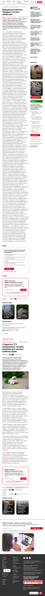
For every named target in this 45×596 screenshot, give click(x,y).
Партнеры (4, 584)
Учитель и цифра (5, 574)
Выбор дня (4, 566)
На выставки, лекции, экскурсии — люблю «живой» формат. (15, 260)
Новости (8, 1)
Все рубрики (4, 576)
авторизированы (6, 325)
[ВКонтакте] (9, 354)
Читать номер (22, 6)
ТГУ (27, 487)
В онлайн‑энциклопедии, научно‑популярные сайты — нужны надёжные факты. (15, 258)
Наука (3, 560)
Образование (4, 559)
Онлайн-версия (15, 577)
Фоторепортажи (16, 581)
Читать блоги (36, 97)
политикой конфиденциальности (16, 292)
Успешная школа (16, 559)
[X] (13, 354)
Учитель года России (16, 563)
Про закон (4, 563)
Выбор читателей (36, 8)
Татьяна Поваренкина (11, 17)
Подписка (26, 1)
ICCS (14, 579)
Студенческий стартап (19, 487)
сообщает (6, 452)
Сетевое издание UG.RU (17, 567)
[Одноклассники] (11, 354)
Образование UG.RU (7, 307)
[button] (5, 330)
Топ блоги (33, 62)
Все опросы (4, 275)
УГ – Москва (15, 569)
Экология (3, 564)
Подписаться (24, 290)
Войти (39, 2)
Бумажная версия (16, 576)
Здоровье (4, 573)
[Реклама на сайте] (40, 593)
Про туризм (4, 567)
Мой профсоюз (15, 570)
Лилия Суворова (10, 342)
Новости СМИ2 (4, 333)
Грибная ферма (9, 487)
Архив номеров (19, 2)
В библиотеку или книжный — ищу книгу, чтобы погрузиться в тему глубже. (14, 263)
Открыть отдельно (34, 145)
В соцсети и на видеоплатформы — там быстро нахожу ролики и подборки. (16, 255)
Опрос (33, 101)
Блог (14, 1)
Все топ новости (34, 57)
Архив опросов (33, 146)
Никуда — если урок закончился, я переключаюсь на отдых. (15, 266)
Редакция (4, 581)
